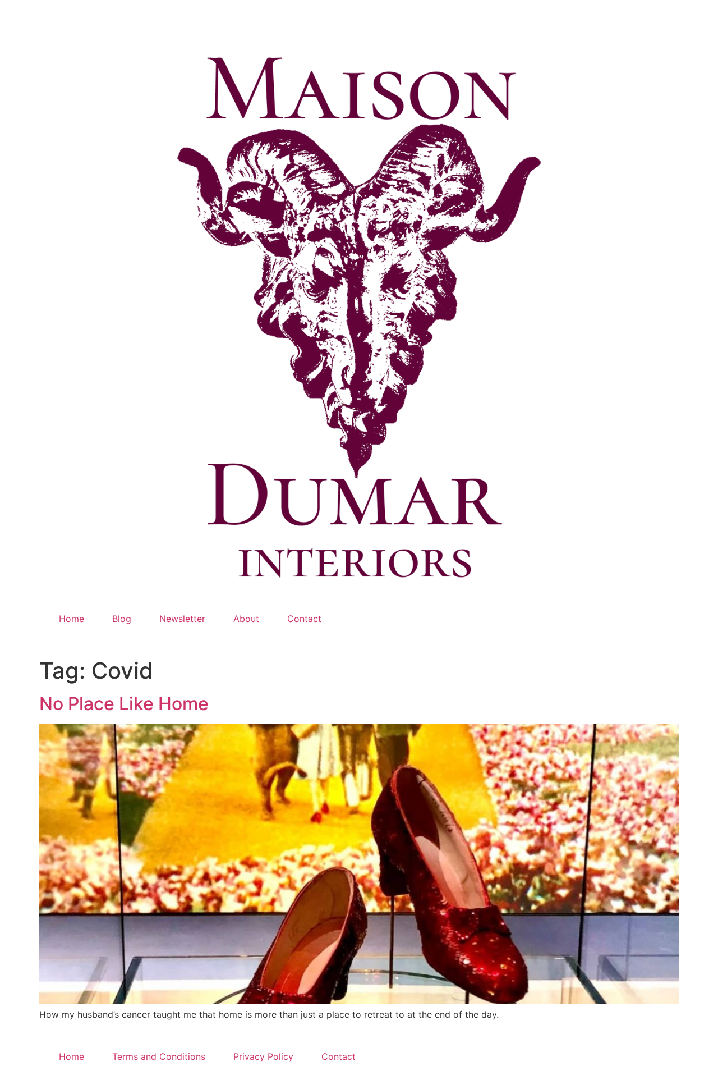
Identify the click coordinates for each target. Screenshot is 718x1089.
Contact (304, 618)
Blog (121, 618)
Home (71, 618)
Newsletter (182, 618)
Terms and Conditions (158, 1056)
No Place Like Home (124, 704)
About (246, 618)
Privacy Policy (263, 1056)
